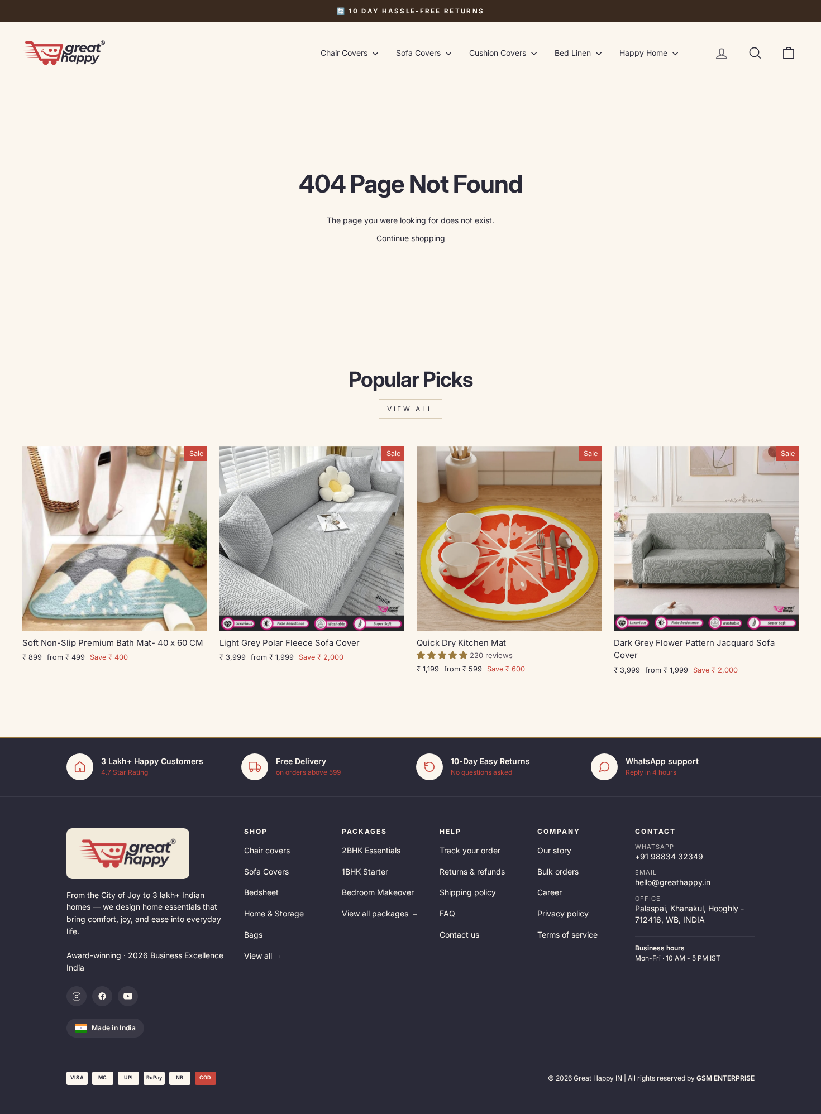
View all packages (380, 913)
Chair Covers (345, 52)
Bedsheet (261, 892)
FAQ (447, 913)
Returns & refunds (472, 871)
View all (410, 409)
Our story (554, 850)
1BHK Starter (365, 871)
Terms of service (567, 934)
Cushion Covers (498, 52)
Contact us (459, 934)
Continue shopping (410, 238)
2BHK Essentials (371, 850)
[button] (443, 655)
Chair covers (267, 850)
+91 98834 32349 (669, 856)
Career (549, 892)
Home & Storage (274, 913)
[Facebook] (102, 996)
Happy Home (644, 52)
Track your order (470, 850)
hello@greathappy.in (672, 882)
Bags (253, 934)
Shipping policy (468, 892)
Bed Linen (574, 52)
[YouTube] (128, 996)
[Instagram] (76, 996)
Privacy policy (563, 913)
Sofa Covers (419, 52)
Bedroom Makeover (378, 892)
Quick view (115, 617)
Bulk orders (558, 871)
